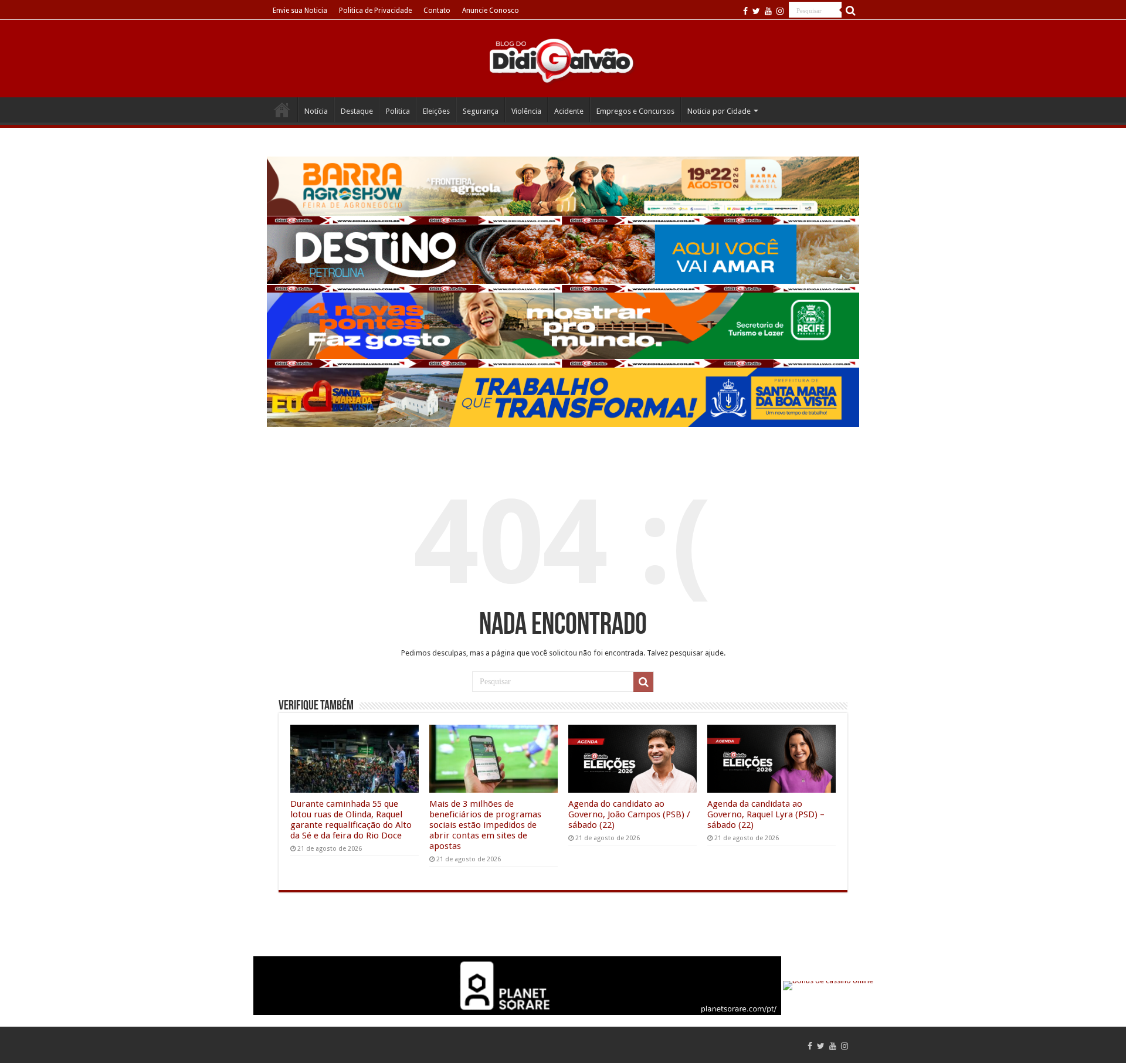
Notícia (316, 111)
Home (282, 109)
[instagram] (780, 11)
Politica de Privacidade (375, 10)
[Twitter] (756, 11)
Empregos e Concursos (635, 111)
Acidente (569, 111)
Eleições (436, 111)
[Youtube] (768, 11)
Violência (526, 111)
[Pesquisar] (850, 10)
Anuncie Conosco (490, 10)
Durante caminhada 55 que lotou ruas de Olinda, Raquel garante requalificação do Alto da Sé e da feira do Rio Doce (351, 820)
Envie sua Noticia (300, 10)
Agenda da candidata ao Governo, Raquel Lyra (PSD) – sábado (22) (766, 814)
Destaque (357, 111)
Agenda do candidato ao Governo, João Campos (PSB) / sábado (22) (629, 814)
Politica (398, 111)
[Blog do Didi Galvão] (563, 60)
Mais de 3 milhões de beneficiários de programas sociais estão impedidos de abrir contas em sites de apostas (485, 825)
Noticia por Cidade (719, 111)
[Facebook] (745, 11)
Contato (436, 10)
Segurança (480, 111)
